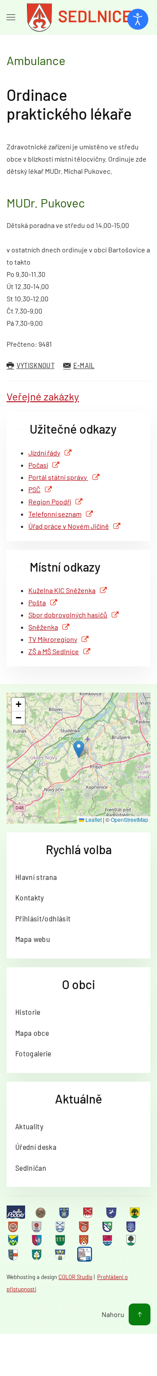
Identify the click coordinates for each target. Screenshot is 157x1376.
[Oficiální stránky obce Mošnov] (14, 1240)
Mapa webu (32, 939)
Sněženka (43, 627)
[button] (78, 749)
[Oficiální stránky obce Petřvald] (37, 1240)
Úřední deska (35, 1147)
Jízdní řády (44, 452)
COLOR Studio (75, 1276)
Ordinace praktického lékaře (69, 104)
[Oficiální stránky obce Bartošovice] (88, 1212)
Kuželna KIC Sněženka (62, 590)
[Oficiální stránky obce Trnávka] (14, 1255)
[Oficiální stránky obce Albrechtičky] (65, 1212)
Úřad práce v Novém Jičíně (68, 526)
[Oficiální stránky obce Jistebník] (61, 1226)
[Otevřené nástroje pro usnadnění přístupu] (137, 19)
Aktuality (29, 1126)
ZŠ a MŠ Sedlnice (53, 651)
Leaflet (93, 819)
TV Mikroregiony (52, 639)
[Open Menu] (11, 17)
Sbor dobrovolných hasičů (67, 614)
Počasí (38, 465)
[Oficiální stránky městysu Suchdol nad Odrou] (108, 1240)
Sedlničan (30, 1168)
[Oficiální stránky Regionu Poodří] (16, 1212)
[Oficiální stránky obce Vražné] (61, 1255)
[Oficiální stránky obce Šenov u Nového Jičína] (131, 1240)
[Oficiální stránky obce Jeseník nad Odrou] (37, 1226)
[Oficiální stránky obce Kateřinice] (84, 1226)
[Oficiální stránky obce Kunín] (131, 1226)
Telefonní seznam (55, 514)
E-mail (84, 365)
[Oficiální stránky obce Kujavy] (108, 1226)
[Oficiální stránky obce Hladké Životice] (14, 1226)
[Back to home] (78, 17)
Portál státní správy (58, 477)
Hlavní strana (36, 877)
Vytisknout (36, 365)
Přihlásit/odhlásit (43, 918)
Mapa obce (32, 1033)
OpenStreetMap (129, 819)
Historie (28, 1012)
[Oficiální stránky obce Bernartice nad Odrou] (112, 1212)
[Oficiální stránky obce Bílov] (135, 1212)
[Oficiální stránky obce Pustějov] (61, 1240)
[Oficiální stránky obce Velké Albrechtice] (37, 1255)
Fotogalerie (33, 1053)
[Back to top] (139, 1314)
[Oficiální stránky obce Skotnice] (84, 1240)
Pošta (37, 602)
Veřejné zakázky (43, 396)
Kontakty (29, 897)
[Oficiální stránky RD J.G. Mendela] (41, 1212)
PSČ (34, 489)
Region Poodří (49, 501)
